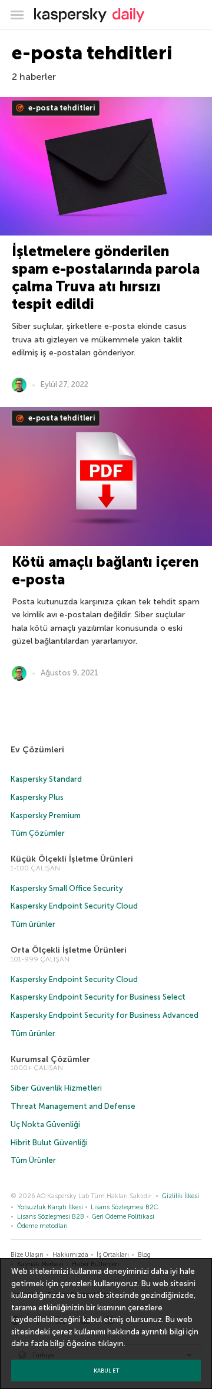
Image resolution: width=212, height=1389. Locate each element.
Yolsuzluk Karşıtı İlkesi (50, 1207)
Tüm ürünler (33, 924)
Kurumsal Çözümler (50, 1059)
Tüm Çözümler (38, 833)
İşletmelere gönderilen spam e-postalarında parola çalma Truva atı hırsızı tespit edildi (106, 277)
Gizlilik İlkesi (180, 1196)
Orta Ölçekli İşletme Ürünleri (69, 950)
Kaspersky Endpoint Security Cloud (74, 906)
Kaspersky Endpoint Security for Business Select (98, 997)
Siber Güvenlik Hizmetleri (56, 1088)
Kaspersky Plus (37, 797)
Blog (144, 1255)
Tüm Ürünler (33, 1160)
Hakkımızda (70, 1255)
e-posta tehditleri (60, 107)
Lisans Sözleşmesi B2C (124, 1207)
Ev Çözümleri (37, 750)
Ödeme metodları (42, 1226)
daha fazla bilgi (38, 1343)
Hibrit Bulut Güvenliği (49, 1142)
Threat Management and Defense (73, 1106)
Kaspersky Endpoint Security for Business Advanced (104, 1015)
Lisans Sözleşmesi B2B (50, 1216)
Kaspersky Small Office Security (67, 888)
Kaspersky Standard (46, 779)
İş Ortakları (113, 1255)
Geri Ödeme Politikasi (123, 1216)
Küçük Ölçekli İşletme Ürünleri (72, 859)
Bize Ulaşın (27, 1255)
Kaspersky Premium (46, 815)
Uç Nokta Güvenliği (45, 1124)
